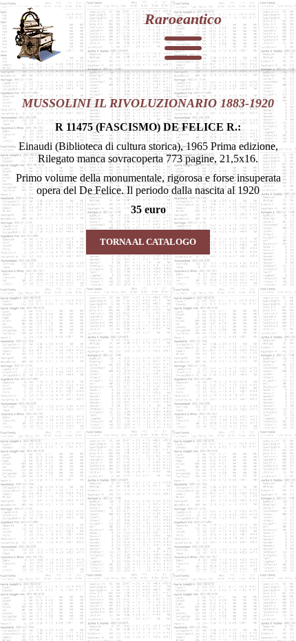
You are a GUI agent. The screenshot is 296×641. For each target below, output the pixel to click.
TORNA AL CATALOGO (148, 242)
